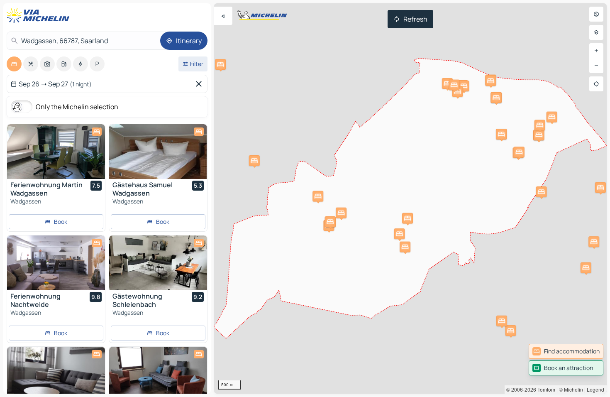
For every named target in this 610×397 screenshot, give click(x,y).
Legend (595, 389)
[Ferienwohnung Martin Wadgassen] (56, 151)
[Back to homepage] (40, 16)
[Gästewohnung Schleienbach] (158, 262)
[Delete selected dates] (200, 84)
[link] (566, 351)
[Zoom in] (596, 50)
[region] (410, 198)
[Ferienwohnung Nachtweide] (56, 262)
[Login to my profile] (596, 14)
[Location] (596, 83)
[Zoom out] (596, 65)
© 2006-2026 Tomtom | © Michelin (544, 389)
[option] (14, 63)
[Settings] (596, 32)
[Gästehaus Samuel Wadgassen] (158, 151)
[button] (447, 83)
